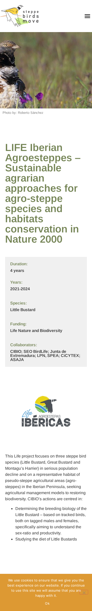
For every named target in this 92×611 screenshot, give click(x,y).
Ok (47, 603)
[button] (87, 16)
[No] (83, 592)
